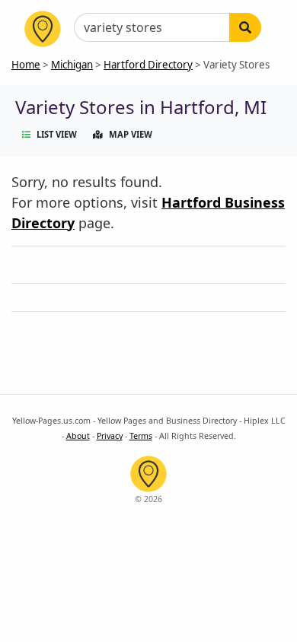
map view (130, 134)
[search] (245, 27)
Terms (140, 436)
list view (57, 134)
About (78, 436)
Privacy (110, 436)
